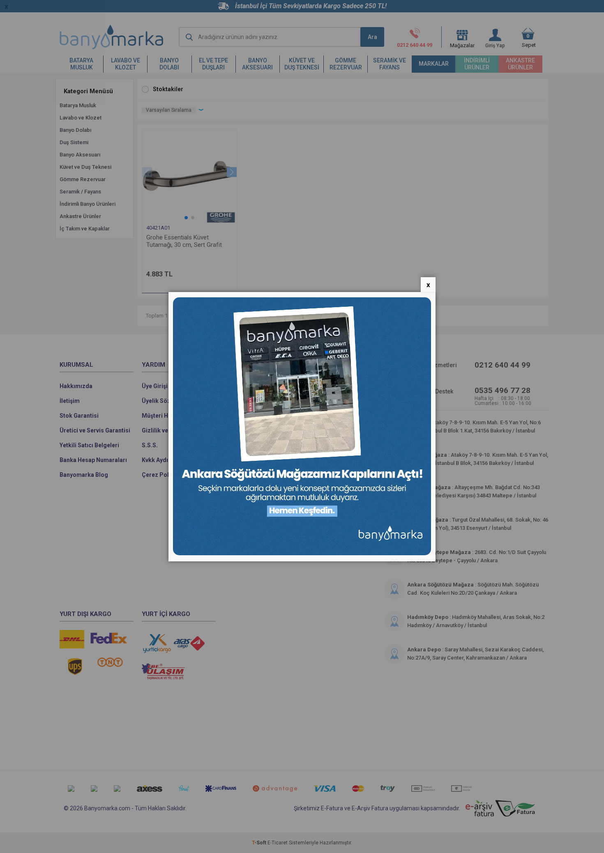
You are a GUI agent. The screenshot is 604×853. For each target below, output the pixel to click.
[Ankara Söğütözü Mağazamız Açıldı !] (302, 553)
